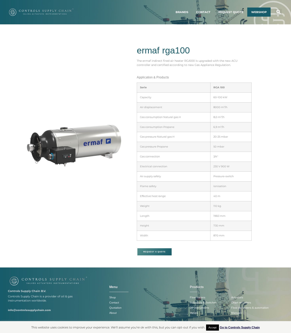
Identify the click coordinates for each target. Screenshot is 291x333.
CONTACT (203, 12)
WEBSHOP (259, 12)
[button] (278, 12)
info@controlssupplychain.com (29, 310)
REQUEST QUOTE (230, 12)
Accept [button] (212, 327)
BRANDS (182, 12)
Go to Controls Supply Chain (240, 327)
